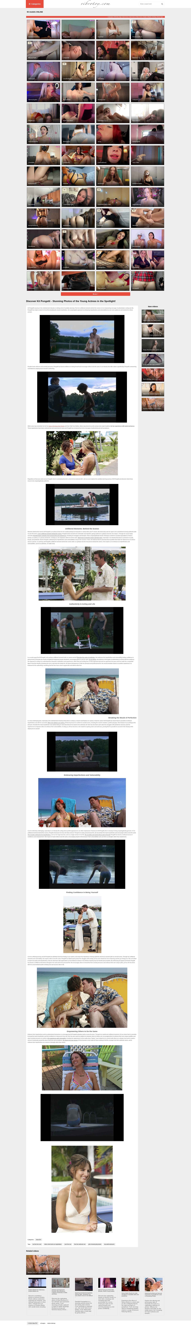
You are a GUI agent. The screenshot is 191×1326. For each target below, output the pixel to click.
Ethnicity (116, 17)
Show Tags (160, 17)
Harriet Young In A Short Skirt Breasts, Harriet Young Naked (106, 1290)
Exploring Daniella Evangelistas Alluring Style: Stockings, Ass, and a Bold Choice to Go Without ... (84, 1295)
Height (145, 17)
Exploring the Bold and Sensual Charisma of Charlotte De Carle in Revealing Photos (153, 1295)
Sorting (154, 17)
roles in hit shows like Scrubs (56, 426)
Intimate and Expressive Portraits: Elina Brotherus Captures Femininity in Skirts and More (59, 1292)
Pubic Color (139, 17)
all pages (42, 1323)
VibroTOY (38, 1239)
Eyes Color (125, 17)
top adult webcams (109, 1244)
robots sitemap (51, 1323)
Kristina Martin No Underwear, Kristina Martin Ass (36, 1290)
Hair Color (132, 17)
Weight (149, 17)
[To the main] (95, 4)
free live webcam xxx (79, 1244)
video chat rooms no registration (53, 1244)
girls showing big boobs (94, 1244)
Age (120, 17)
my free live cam (37, 1244)
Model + (95, 294)
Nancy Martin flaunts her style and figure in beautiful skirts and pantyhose (130, 1295)
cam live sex (68, 1244)
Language (110, 17)
